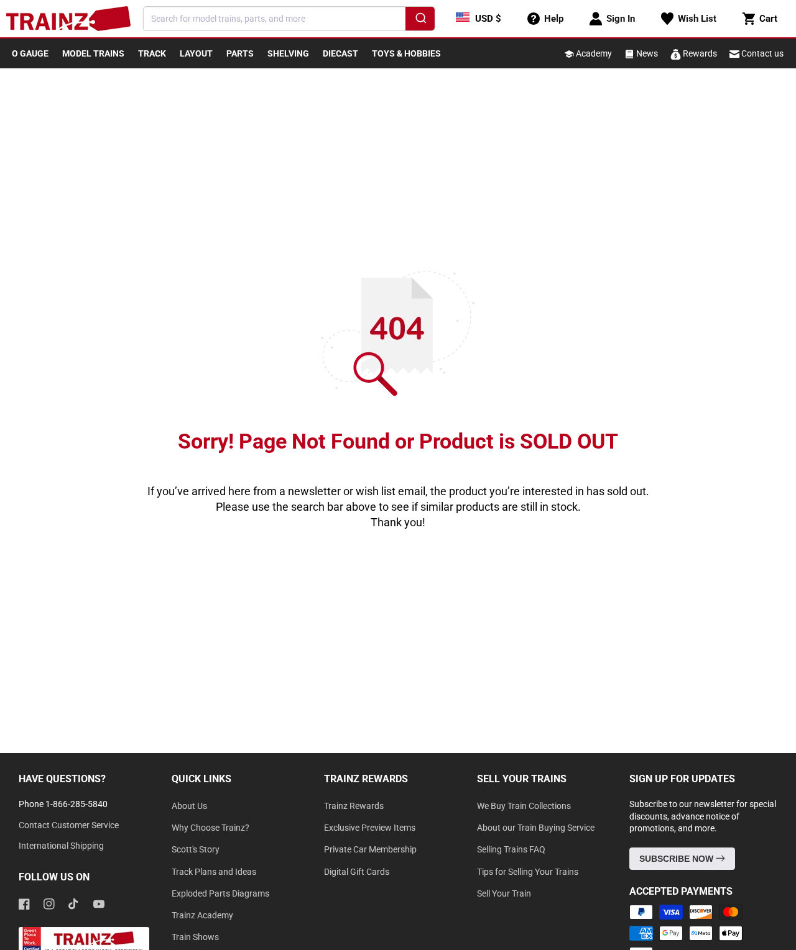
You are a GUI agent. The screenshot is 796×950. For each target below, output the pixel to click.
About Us (189, 806)
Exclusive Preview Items (369, 828)
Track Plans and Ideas (214, 872)
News (646, 53)
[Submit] (420, 20)
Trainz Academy (202, 915)
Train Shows (195, 937)
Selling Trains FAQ (511, 849)
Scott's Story (196, 849)
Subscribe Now (677, 859)
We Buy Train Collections (524, 806)
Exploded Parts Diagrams (220, 893)
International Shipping (61, 846)
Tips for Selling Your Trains (527, 872)
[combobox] (289, 18)
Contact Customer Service (69, 825)
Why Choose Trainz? (210, 828)
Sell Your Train (504, 893)
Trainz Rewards (354, 806)
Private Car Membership (370, 849)
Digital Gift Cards (356, 872)
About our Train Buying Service (536, 828)
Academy (593, 53)
